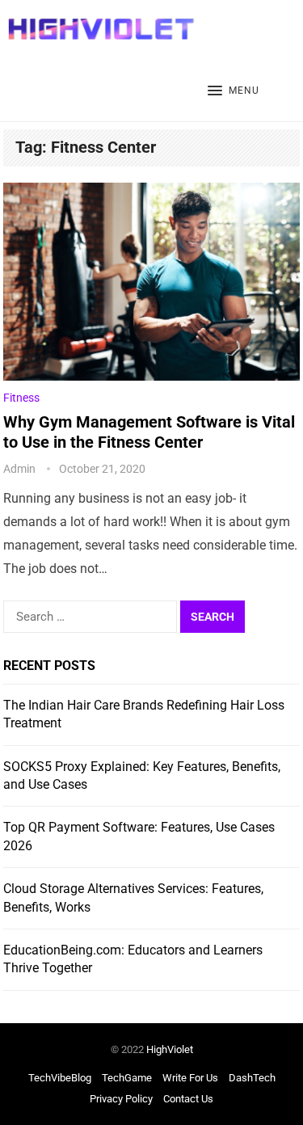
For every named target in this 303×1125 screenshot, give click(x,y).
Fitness (21, 397)
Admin (19, 468)
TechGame (127, 1078)
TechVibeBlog (59, 1078)
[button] (233, 91)
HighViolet (169, 1049)
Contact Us (188, 1099)
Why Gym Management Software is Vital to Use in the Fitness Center (149, 432)
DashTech (252, 1078)
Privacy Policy (121, 1099)
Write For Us (190, 1078)
